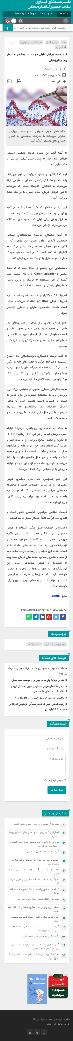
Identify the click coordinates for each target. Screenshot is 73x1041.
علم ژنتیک (34, 644)
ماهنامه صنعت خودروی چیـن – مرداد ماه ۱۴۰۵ (39, 698)
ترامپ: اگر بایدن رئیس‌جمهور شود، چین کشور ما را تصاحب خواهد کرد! (34, 844)
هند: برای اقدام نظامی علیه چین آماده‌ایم (38, 899)
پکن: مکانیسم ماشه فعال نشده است (40, 936)
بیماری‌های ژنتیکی (55, 644)
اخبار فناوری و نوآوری (31, 42)
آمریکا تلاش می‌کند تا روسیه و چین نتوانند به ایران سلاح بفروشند (36, 929)
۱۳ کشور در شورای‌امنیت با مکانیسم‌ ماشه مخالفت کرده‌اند (34, 891)
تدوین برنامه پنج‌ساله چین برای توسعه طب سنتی (37, 680)
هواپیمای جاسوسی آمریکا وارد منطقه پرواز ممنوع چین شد (34, 872)
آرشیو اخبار (52, 42)
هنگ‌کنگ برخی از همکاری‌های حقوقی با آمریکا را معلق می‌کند (34, 956)
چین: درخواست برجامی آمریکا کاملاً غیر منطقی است (35, 919)
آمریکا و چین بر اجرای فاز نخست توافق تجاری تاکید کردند (35, 862)
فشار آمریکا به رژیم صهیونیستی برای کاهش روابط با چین (34, 834)
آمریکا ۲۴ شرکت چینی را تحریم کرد (41, 852)
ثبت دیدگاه (56, 790)
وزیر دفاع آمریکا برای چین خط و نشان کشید (36, 824)
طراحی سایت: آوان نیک (58, 1024)
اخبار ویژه (61, 47)
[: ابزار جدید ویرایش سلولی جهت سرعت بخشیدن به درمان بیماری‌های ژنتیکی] (9, 81)
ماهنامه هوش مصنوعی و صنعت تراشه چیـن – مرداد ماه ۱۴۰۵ (37, 28)
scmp (56, 596)
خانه (64, 42)
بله (43, 1033)
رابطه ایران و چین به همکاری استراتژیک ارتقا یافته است (33, 909)
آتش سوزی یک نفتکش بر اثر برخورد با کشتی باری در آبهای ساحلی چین (35, 947)
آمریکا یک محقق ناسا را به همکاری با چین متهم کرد (35, 881)
